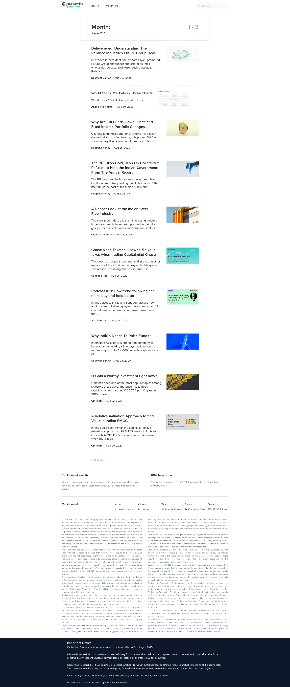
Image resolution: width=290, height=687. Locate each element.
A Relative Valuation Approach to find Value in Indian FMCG (122, 418)
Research (94, 5)
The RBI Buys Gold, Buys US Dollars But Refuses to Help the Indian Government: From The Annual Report (125, 168)
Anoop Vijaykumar (102, 106)
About (118, 504)
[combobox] (212, 6)
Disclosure (143, 509)
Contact (212, 504)
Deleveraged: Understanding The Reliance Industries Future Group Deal (123, 50)
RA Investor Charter (171, 509)
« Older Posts (99, 460)
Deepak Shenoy (100, 147)
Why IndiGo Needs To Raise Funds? (121, 336)
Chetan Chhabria (101, 234)
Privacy (188, 504)
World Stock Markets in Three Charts (122, 93)
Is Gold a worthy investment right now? (124, 376)
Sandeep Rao (99, 275)
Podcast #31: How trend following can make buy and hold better (123, 293)
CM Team (96, 401)
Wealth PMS (112, 5)
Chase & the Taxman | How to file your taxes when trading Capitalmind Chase (123, 252)
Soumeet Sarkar (101, 78)
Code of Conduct (124, 509)
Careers (142, 504)
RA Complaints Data (195, 509)
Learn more (95, 485)
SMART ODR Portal (218, 509)
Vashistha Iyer (99, 320)
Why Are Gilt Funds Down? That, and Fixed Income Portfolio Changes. (122, 124)
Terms (164, 504)
